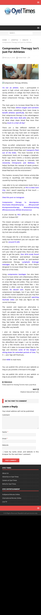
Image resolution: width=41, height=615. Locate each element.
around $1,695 (14, 242)
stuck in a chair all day (15, 123)
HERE (8, 360)
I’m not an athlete (10, 88)
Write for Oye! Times (9, 484)
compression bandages (17, 274)
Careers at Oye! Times (9, 480)
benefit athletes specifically (13, 113)
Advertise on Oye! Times (10, 477)
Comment (6, 415)
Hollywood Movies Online (11, 494)
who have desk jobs (18, 118)
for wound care (16, 290)
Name (4, 432)
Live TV (4, 502)
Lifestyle (14, 40)
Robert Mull (22, 58)
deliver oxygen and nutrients (27, 108)
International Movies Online (11, 498)
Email (4, 438)
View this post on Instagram (13, 197)
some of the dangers (27, 350)
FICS (19, 215)
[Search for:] (20, 33)
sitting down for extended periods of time (18, 352)
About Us (5, 473)
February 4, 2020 (9, 58)
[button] (37, 2)
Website (5, 445)
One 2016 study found (30, 254)
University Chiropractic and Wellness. (18, 163)
